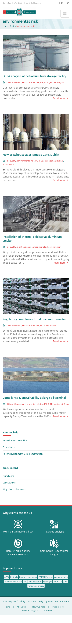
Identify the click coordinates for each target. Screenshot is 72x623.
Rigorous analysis (54, 531)
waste (11, 164)
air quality (11, 160)
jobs (65, 581)
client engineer (23, 247)
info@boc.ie (35, 2)
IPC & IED (39, 160)
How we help (38, 606)
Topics (13, 26)
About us (21, 606)
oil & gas (48, 82)
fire (41, 82)
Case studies (9, 482)
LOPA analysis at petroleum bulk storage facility (34, 76)
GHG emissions (35, 581)
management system (54, 160)
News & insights (30, 610)
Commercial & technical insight (54, 552)
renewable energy (36, 586)
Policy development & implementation (23, 453)
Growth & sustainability (15, 440)
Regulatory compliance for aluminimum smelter (34, 319)
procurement (55, 247)
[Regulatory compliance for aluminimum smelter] (36, 296)
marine (53, 325)
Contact (48, 610)
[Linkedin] (61, 3)
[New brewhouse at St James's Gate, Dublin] (36, 131)
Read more (59, 98)
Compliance (9, 447)
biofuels (14, 577)
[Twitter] (66, 3)
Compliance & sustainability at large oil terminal (34, 398)
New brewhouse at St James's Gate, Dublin (31, 155)
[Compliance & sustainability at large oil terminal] (36, 374)
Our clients (8, 475)
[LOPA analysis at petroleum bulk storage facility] (36, 53)
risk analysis (58, 82)
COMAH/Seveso (14, 82)
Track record (58, 606)
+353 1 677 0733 (14, 2)
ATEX (6, 577)
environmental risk (30, 82)
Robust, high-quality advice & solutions (18, 552)
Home (5, 26)
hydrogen (47, 581)
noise (5, 164)
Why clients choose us (14, 489)
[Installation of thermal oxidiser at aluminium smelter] (36, 213)
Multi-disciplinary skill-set (18, 531)
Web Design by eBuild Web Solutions (51, 601)
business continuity (28, 577)
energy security (61, 577)
